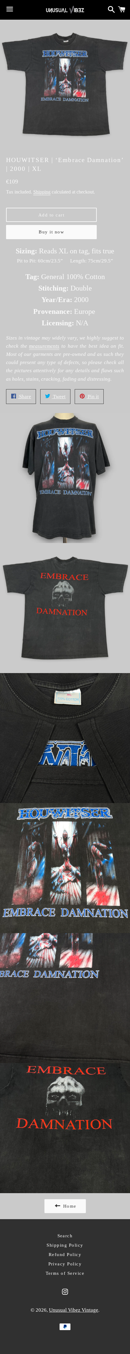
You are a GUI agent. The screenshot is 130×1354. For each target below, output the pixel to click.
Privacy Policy (65, 1263)
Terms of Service (65, 1273)
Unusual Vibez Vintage (73, 1310)
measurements (44, 346)
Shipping (41, 191)
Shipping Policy (65, 1245)
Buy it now (51, 231)
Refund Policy (65, 1254)
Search (65, 1235)
